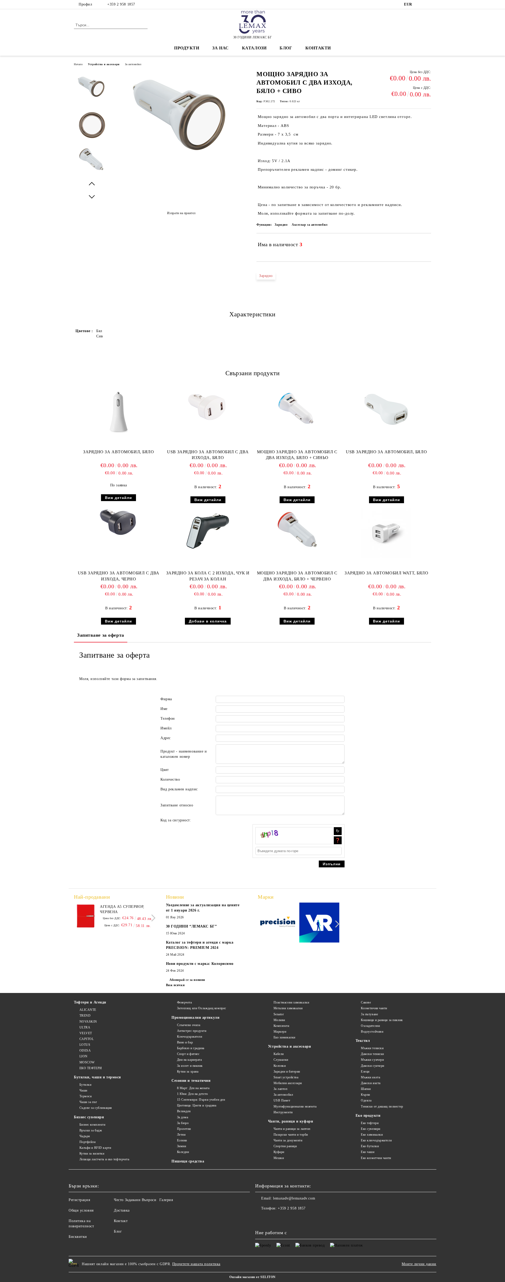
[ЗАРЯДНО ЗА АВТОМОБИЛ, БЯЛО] (119, 412)
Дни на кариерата (189, 1060)
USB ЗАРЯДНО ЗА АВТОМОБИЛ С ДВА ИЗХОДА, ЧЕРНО (118, 576)
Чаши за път (88, 1102)
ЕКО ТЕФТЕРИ (90, 1068)
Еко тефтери (369, 1123)
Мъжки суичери (372, 1060)
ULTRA (84, 1027)
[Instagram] (428, 4)
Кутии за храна (187, 1071)
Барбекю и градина (190, 1048)
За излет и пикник (190, 1066)
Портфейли (87, 1142)
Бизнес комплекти (92, 1124)
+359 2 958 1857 (121, 4)
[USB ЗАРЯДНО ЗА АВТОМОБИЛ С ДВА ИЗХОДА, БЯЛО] (208, 406)
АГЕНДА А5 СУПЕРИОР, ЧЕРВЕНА (122, 909)
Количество (170, 779)
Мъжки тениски (372, 1048)
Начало (78, 64)
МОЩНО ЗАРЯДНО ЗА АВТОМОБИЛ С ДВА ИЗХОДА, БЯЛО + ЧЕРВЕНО (297, 576)
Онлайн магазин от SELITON (252, 1277)
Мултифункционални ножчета (295, 1106)
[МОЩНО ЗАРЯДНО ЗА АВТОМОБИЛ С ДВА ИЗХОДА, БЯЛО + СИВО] (181, 159)
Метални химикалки (288, 1008)
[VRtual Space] (319, 923)
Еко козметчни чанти (376, 1158)
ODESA (85, 1050)
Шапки (366, 1089)
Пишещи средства (187, 1161)
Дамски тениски (372, 1054)
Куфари (279, 1152)
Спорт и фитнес (188, 1054)
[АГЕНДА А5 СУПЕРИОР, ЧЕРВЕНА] (86, 916)
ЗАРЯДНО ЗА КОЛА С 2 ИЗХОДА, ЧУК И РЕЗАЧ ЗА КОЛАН (208, 576)
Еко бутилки (370, 1146)
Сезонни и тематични (191, 1081)
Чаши (83, 1090)
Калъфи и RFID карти (95, 1148)
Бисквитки (78, 1237)
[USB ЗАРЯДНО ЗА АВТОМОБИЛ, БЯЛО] (386, 412)
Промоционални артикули (195, 1018)
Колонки (280, 1066)
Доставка (121, 1210)
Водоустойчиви (372, 1031)
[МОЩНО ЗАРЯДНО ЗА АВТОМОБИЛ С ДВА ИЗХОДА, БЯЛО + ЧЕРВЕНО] (297, 529)
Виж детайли (118, 498)
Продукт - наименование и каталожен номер (183, 754)
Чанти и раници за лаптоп (292, 1129)
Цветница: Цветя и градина (196, 1105)
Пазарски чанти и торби (291, 1134)
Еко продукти (368, 1116)
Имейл (166, 728)
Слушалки (281, 1060)
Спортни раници (285, 1146)
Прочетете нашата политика (196, 1264)
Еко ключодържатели (376, 1140)
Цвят (164, 770)
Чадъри (84, 1136)
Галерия (166, 1200)
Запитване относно (176, 805)
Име (164, 709)
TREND (84, 1015)
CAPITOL (86, 1039)
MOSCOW (87, 1062)
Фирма (166, 699)
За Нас (220, 48)
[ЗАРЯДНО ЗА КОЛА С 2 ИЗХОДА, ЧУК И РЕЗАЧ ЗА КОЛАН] (208, 530)
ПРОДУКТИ (186, 48)
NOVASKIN (88, 1021)
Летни (181, 1134)
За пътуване (369, 1014)
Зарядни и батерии (287, 1071)
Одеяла (366, 1100)
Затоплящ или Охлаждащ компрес (201, 1008)
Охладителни (370, 1026)
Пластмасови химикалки (291, 1002)
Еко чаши (367, 1152)
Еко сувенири (370, 1129)
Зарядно (266, 276)
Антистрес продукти (191, 1031)
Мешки (279, 1158)
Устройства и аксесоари (103, 64)
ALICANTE (87, 1010)
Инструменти (283, 1112)
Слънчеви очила (188, 1025)
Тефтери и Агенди (90, 1002)
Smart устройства (286, 1077)
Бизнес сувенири (89, 1117)
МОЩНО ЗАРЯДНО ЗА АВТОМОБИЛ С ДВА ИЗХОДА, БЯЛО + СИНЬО (297, 455)
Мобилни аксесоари (288, 1083)
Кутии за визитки (91, 1153)
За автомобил (133, 64)
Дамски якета (371, 1083)
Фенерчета (184, 1002)
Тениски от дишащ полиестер (382, 1106)
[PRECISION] (278, 923)
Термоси (85, 1096)
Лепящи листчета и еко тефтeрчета (104, 1159)
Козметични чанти (374, 1008)
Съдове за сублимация (95, 1108)
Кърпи (365, 1094)
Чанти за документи (288, 1140)
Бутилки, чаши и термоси (97, 1077)
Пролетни (184, 1129)
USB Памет (282, 1100)
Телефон (167, 718)
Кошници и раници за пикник (382, 1020)
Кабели (279, 1054)
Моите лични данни (419, 1264)
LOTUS (84, 1045)
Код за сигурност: (175, 820)
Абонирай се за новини (187, 980)
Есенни (182, 1140)
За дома (182, 1117)
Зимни (181, 1146)
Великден (184, 1111)
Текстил (363, 1041)
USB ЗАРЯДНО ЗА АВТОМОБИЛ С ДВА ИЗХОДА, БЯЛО (208, 455)
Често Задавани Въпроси (135, 1200)
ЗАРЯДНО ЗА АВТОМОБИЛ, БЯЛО (118, 452)
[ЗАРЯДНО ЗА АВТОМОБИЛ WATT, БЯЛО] (386, 533)
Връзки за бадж (90, 1130)
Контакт (121, 1221)
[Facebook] (420, 4)
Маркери (280, 1031)
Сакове (366, 1002)
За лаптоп (280, 1089)
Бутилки (85, 1085)
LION (83, 1056)
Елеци (365, 1071)
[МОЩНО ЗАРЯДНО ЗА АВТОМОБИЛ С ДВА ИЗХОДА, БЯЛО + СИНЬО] (297, 409)
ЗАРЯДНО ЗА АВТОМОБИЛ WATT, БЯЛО (386, 573)
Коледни (183, 1152)
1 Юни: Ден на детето (192, 1094)
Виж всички (175, 985)
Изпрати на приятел (181, 213)
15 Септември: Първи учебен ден (201, 1099)
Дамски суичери (372, 1066)
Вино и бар (185, 1042)
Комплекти (281, 1026)
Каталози (254, 48)
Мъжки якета (370, 1077)
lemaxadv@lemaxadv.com (294, 1198)
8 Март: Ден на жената (193, 1088)
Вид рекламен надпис (179, 789)
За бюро (183, 1123)
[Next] (151, 917)
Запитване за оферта (100, 635)
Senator (279, 1014)
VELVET (85, 1033)
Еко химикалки (284, 1037)
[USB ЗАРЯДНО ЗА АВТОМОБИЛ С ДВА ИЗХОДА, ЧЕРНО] (119, 522)
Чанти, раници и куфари (290, 1121)
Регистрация (79, 1200)
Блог (286, 48)
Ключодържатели (189, 1036)
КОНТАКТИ (318, 48)
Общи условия (81, 1210)
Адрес (165, 738)
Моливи (279, 1020)
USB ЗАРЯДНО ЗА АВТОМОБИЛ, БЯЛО (386, 452)
